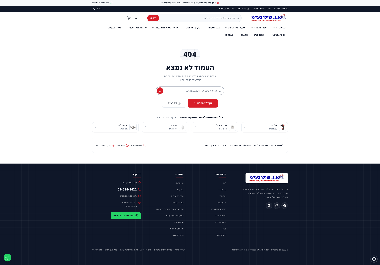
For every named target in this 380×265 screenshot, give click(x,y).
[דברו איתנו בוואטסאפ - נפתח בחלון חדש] (7, 257)
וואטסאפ (121, 145)
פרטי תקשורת (177, 235)
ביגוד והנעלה (221, 235)
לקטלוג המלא (204, 103)
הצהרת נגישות (177, 202)
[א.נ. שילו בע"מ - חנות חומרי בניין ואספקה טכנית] (267, 178)
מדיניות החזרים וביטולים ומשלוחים (169, 209)
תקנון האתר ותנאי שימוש (129, 249)
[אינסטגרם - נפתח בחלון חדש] (277, 205)
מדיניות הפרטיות (176, 228)
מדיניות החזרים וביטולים (163, 249)
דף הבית (172, 103)
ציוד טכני (222, 195)
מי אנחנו (179, 182)
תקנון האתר (178, 222)
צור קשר (180, 189)
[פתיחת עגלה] (129, 18)
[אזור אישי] (135, 18)
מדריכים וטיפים (177, 195)
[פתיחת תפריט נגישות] (374, 259)
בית (224, 182)
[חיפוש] (160, 90)
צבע (224, 228)
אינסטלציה (221, 202)
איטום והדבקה (220, 222)
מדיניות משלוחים (110, 249)
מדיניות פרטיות (145, 249)
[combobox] (198, 18)
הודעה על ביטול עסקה (174, 215)
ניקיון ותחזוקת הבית (218, 209)
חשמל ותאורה (220, 215)
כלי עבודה (222, 189)
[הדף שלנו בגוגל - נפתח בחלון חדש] (269, 205)
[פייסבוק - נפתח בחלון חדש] (284, 205)
